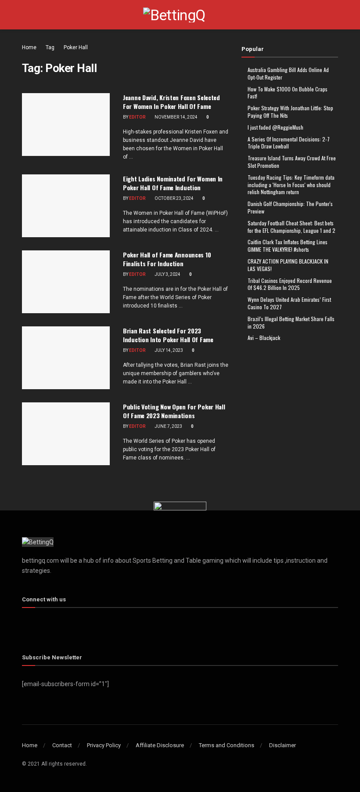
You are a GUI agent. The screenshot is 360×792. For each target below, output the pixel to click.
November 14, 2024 (176, 117)
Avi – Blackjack (264, 337)
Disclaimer (282, 745)
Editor (137, 117)
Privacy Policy (104, 745)
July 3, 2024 (167, 274)
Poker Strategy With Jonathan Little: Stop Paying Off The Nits (290, 111)
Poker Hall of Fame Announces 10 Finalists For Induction (167, 259)
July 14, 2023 (168, 350)
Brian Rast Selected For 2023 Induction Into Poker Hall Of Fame (168, 335)
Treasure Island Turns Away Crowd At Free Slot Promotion (292, 161)
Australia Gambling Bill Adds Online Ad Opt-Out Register (288, 73)
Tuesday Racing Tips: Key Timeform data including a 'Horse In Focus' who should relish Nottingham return (291, 185)
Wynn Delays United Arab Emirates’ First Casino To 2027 (289, 303)
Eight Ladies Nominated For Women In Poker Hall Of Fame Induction (173, 183)
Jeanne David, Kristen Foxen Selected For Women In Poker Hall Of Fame (171, 102)
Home (29, 47)
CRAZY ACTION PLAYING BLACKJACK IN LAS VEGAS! (288, 264)
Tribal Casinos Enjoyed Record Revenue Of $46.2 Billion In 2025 (290, 284)
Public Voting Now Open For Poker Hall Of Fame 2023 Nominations (174, 411)
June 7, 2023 (168, 426)
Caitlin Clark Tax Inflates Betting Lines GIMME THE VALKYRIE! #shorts (288, 245)
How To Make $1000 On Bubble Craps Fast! (288, 92)
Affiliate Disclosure (160, 745)
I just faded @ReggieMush (275, 127)
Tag (50, 47)
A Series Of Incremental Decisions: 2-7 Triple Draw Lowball (289, 142)
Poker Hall (76, 47)
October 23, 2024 (174, 198)
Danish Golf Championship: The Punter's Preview (290, 207)
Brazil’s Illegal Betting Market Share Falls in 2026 (291, 322)
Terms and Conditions (226, 745)
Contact (62, 745)
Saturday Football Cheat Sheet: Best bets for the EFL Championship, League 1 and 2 (291, 226)
